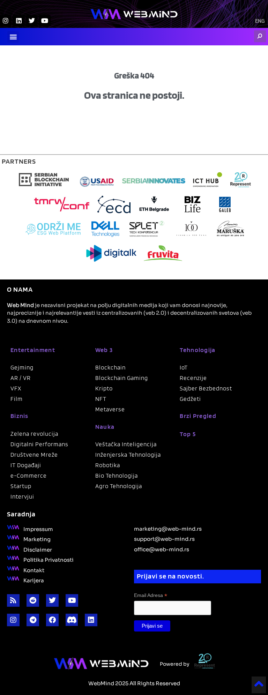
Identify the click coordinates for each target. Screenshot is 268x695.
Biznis (19, 415)
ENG (260, 21)
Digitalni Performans (39, 444)
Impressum (38, 528)
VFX (15, 388)
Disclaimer (37, 549)
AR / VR (20, 377)
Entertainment (32, 349)
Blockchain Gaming (121, 377)
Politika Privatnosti (48, 559)
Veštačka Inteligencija (126, 444)
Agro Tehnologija (118, 486)
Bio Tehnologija (116, 475)
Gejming (22, 367)
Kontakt (33, 570)
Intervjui (22, 496)
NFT (100, 398)
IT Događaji (25, 465)
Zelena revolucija (34, 433)
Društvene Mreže (34, 454)
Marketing (37, 539)
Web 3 (104, 349)
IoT (184, 367)
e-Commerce (28, 475)
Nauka (105, 426)
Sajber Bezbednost (206, 388)
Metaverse (110, 409)
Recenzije (193, 377)
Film (16, 398)
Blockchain (110, 367)
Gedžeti (190, 398)
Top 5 (188, 434)
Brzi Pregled (198, 415)
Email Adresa (150, 595)
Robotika (107, 465)
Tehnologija (197, 349)
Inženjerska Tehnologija (128, 454)
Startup (20, 486)
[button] (13, 37)
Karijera (33, 580)
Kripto (104, 388)
